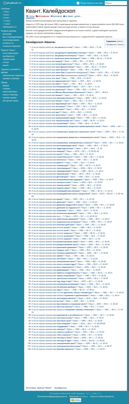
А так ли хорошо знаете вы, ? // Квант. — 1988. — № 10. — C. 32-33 (72, 58)
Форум (6, 85)
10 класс (6, 20)
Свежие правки (10, 97)
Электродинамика (11, 40)
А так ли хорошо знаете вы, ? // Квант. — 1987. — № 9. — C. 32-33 (70, 55)
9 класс (6, 17)
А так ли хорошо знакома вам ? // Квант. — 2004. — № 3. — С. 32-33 (67, 168)
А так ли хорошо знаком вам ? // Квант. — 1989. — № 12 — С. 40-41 (68, 120)
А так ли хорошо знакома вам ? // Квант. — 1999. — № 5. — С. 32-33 (66, 188)
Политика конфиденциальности (52, 396)
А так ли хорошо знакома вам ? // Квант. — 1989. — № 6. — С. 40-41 (73, 179)
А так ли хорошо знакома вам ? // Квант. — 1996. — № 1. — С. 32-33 (68, 156)
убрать (120, 41)
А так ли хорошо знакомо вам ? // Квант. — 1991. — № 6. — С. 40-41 (70, 213)
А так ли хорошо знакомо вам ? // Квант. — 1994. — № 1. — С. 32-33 (69, 224)
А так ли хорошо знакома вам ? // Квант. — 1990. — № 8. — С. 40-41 (63, 154)
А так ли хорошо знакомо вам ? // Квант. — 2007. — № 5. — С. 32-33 (70, 247)
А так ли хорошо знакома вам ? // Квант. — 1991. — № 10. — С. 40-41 (66, 165)
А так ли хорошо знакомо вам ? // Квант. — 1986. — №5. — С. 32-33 (69, 261)
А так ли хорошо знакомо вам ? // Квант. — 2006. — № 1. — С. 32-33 (71, 207)
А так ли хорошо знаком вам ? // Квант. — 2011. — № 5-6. (70, 92)
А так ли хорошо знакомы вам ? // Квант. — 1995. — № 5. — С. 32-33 (67, 320)
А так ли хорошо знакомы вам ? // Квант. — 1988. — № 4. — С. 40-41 (68, 306)
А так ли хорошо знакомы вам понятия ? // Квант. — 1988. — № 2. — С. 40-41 (76, 295)
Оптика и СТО (8, 43)
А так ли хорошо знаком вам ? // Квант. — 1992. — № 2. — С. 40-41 (64, 89)
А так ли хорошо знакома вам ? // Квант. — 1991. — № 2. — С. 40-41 (63, 162)
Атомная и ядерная (11, 46)
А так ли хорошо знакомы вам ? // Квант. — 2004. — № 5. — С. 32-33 (69, 267)
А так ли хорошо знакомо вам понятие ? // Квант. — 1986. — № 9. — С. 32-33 (68, 235)
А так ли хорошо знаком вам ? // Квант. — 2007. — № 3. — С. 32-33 (67, 103)
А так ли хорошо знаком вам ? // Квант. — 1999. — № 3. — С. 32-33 (64, 115)
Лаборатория (9, 59)
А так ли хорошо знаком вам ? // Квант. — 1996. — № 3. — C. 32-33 (65, 69)
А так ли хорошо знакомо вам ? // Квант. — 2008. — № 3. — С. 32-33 (70, 241)
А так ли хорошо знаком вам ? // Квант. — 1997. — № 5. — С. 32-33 (66, 81)
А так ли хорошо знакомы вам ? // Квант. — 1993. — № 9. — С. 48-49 (69, 264)
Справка (6, 88)
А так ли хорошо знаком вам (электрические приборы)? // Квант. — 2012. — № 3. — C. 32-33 (75, 75)
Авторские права (10, 100)
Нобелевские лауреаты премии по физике (13, 77)
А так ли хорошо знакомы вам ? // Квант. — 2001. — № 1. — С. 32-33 (73, 315)
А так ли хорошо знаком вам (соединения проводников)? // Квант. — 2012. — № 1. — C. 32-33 (75, 72)
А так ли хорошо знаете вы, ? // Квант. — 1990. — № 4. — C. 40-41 (75, 52)
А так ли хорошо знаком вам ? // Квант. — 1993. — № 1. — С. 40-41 (62, 100)
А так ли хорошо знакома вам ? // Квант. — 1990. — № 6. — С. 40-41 (70, 145)
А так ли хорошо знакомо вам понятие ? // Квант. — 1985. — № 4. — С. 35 (66, 238)
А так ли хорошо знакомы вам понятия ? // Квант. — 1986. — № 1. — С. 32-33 (78, 292)
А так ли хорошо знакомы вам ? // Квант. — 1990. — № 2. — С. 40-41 (64, 329)
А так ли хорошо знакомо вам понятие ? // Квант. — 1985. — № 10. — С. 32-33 (68, 233)
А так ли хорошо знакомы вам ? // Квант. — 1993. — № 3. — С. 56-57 (72, 346)
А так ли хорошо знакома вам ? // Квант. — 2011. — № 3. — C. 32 (67, 148)
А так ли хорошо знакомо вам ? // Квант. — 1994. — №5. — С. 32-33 (63, 255)
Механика (7, 34)
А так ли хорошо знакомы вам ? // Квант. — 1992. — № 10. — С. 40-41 (72, 272)
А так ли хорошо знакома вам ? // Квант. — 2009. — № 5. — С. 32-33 (69, 98)
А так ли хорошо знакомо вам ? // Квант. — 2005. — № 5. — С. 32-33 (65, 210)
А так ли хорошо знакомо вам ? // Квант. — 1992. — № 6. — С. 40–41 (64, 202)
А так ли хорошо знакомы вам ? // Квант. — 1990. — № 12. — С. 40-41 (70, 343)
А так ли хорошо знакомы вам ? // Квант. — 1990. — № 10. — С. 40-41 (63, 289)
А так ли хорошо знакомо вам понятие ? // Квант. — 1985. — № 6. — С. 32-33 (66, 227)
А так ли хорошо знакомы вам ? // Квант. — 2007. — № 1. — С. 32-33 (67, 281)
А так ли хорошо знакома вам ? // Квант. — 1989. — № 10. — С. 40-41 (67, 171)
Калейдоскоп (8, 56)
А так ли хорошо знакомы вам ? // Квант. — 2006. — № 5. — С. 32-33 (70, 278)
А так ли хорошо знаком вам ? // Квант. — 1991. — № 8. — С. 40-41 (63, 95)
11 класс (6, 24)
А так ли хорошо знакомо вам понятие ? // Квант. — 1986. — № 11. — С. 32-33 (66, 230)
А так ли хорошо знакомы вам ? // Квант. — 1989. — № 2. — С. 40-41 (68, 317)
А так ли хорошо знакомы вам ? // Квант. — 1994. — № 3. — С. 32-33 (66, 269)
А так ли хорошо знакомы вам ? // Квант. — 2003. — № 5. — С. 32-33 (69, 287)
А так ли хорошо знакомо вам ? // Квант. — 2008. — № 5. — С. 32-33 (70, 244)
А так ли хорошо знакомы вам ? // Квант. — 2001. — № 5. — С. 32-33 (75, 303)
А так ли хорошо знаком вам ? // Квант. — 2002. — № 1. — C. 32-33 (63, 61)
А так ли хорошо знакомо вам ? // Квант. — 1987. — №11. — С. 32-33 (65, 258)
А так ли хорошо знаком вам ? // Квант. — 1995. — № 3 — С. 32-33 (69, 117)
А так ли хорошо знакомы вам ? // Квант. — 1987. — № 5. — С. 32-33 (69, 275)
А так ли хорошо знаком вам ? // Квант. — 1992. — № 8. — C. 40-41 (61, 78)
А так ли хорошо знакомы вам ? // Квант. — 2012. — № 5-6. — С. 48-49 (68, 340)
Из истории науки (10, 53)
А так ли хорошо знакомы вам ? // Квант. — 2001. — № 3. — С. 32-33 (68, 332)
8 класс (6, 14)
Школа (6, 65)
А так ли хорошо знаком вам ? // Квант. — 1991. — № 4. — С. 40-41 (62, 83)
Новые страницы (10, 94)
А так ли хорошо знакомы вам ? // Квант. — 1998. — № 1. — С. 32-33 (65, 326)
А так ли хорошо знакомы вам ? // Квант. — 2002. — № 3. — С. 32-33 (68, 349)
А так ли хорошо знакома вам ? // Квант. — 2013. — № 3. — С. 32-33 (66, 173)
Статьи (6, 62)
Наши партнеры (10, 91)
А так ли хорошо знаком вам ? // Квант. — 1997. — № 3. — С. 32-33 (64, 106)
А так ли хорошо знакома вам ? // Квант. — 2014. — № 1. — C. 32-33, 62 (65, 151)
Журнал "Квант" (44, 387)
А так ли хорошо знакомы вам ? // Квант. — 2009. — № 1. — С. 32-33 (67, 337)
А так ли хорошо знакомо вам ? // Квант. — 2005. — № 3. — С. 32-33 (72, 221)
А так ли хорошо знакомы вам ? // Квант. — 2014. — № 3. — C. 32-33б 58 (68, 323)
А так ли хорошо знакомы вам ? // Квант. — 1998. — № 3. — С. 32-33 (71, 284)
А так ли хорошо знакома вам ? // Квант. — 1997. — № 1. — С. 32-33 (65, 159)
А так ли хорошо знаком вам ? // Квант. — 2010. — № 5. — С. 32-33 (61, 112)
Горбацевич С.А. (10, 27)
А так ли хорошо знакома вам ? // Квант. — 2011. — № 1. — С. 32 (66, 86)
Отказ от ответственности (102, 396)
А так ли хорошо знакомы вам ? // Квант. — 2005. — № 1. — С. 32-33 (67, 334)
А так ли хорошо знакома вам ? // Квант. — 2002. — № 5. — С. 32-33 (66, 185)
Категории (31, 387)
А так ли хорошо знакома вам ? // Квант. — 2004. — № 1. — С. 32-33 (77, 142)
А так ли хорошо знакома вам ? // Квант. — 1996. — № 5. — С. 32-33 (65, 176)
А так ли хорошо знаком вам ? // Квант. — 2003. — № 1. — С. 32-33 (63, 109)
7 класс (6, 11)
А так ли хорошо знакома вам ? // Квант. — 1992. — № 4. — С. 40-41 (65, 123)
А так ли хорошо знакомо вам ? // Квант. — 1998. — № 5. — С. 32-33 (66, 250)
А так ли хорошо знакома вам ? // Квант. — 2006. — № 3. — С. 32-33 (67, 182)
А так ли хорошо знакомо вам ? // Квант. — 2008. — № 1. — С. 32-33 (70, 253)
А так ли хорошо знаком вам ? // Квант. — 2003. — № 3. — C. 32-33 (68, 64)
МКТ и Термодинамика (12, 37)
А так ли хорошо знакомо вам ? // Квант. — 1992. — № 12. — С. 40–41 (72, 190)
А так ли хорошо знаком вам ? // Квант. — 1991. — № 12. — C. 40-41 (69, 66)
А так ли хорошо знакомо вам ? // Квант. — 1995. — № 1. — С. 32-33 (73, 204)
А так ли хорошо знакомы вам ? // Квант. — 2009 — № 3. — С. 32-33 (63, 301)
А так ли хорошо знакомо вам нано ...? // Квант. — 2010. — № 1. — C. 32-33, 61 (64, 216)
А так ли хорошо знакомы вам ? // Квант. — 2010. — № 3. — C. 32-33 (69, 298)
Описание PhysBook (78, 396)
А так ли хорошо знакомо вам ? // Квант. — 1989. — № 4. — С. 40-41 (70, 219)
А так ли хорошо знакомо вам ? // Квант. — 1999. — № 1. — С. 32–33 (63, 199)
